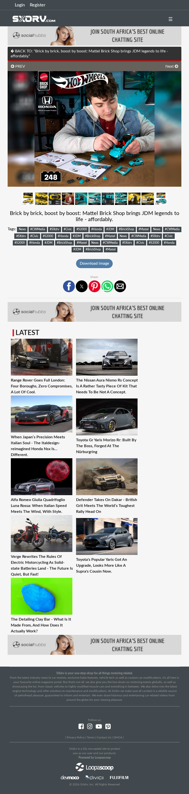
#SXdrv (54, 229)
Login (20, 5)
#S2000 (82, 229)
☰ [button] (170, 19)
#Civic (68, 229)
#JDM (110, 229)
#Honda (96, 229)
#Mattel (144, 229)
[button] (69, 286)
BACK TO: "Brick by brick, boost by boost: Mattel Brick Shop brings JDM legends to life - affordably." (89, 53)
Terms (90, 737)
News (22, 229)
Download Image (94, 263)
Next (170, 66)
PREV (19, 66)
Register (38, 5)
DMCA (117, 737)
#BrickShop (126, 229)
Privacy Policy (76, 737)
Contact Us (104, 737)
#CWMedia (37, 229)
